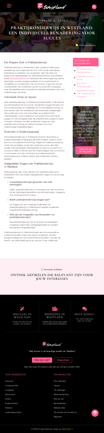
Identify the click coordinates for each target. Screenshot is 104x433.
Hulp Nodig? (85, 314)
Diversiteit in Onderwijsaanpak (84, 85)
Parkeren (8, 407)
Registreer (58, 416)
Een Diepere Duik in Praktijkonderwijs (85, 71)
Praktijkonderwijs (87, 45)
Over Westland (60, 381)
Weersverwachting (61, 394)
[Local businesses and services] (55, 309)
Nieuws (57, 385)
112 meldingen (60, 390)
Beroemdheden (60, 403)
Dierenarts (9, 381)
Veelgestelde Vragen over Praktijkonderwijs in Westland (86, 93)
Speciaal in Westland (22, 316)
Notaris (8, 398)
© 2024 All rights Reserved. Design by (52, 429)
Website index (59, 407)
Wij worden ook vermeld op (65, 412)
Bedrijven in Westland (55, 316)
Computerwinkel (11, 385)
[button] (94, 6)
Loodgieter (9, 390)
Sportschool (10, 394)
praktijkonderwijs (18, 78)
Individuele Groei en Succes (85, 78)
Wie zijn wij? (59, 398)
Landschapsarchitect (13, 412)
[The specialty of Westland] (22, 309)
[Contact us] (85, 309)
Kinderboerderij (11, 403)
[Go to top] (95, 412)
